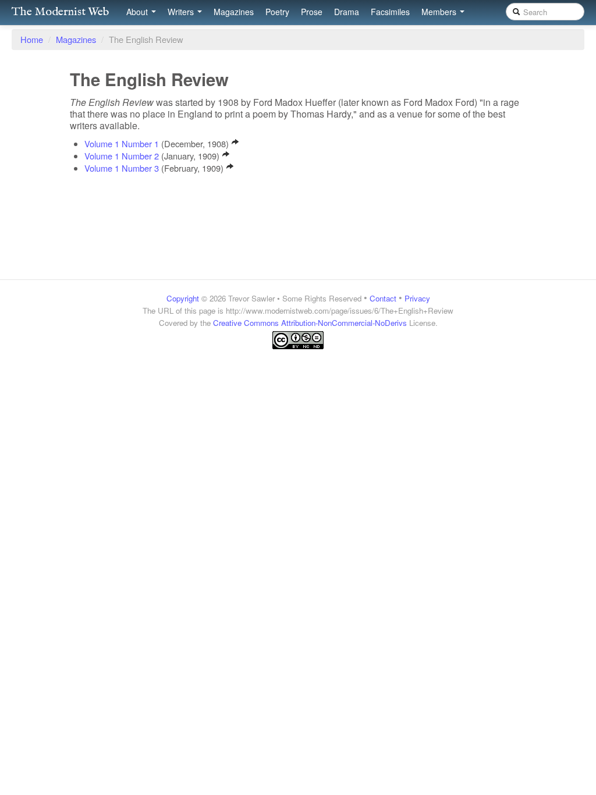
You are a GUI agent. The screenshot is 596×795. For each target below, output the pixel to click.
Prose (311, 11)
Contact (383, 298)
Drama (346, 11)
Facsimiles (390, 11)
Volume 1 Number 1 (121, 143)
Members (440, 11)
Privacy (417, 298)
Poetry (277, 11)
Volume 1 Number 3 (121, 168)
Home (31, 39)
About (138, 11)
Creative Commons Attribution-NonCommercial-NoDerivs (310, 322)
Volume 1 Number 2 (121, 156)
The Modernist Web (60, 12)
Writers (182, 11)
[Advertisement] (298, 372)
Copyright (182, 298)
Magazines (234, 11)
